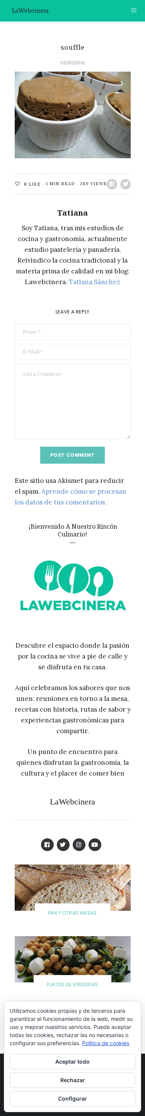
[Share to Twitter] (125, 184)
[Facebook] (47, 844)
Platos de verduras (72, 984)
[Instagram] (79, 844)
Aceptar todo (72, 1061)
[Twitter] (63, 844)
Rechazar (72, 1080)
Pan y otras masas (72, 913)
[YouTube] (95, 844)
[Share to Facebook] (112, 184)
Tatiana (72, 213)
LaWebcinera (30, 10)
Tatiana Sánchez (94, 282)
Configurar (72, 1098)
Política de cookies (105, 1043)
